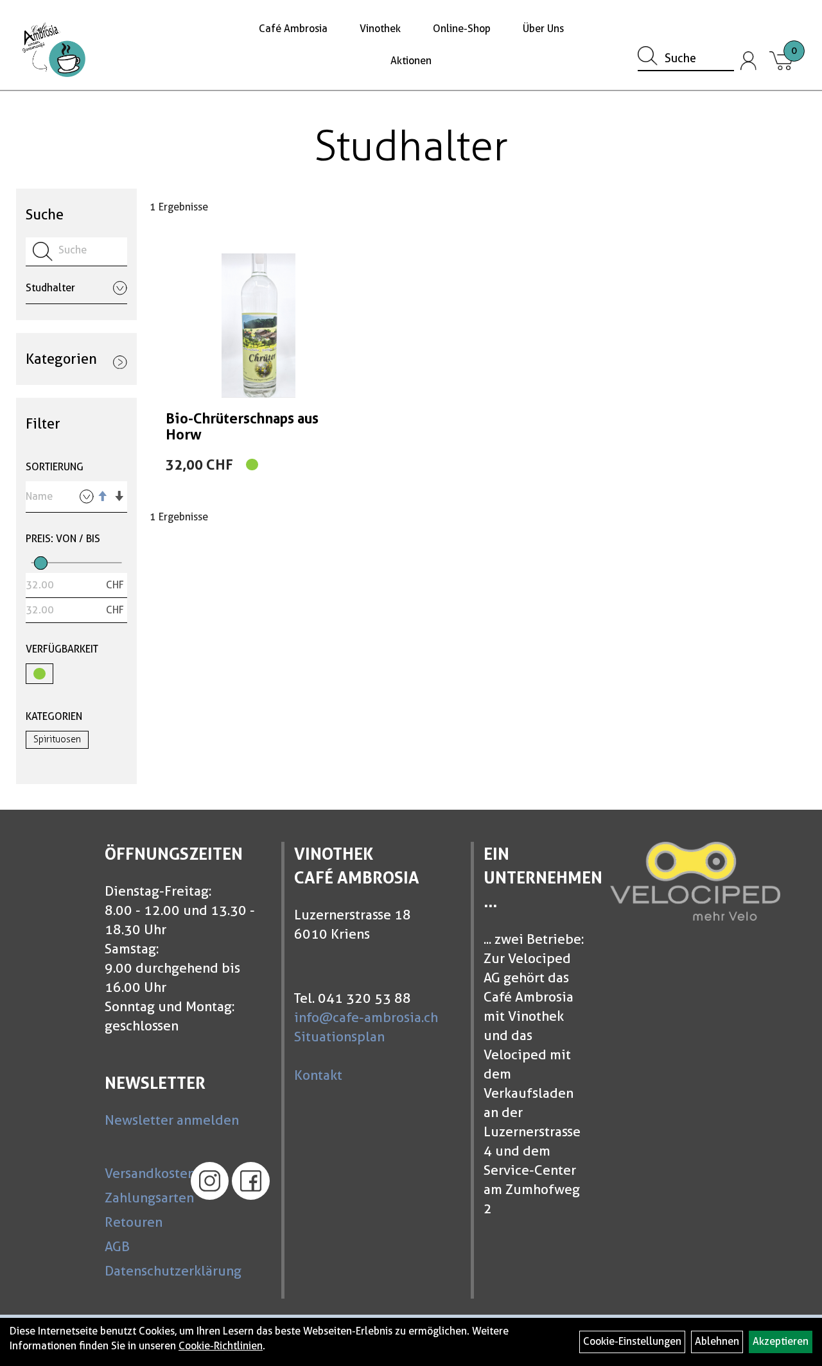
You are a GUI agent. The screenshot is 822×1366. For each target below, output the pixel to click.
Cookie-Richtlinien (221, 1346)
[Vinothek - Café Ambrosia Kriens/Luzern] (53, 49)
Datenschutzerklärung (142, 1271)
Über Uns (543, 28)
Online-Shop (462, 28)
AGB (117, 1246)
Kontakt (318, 1075)
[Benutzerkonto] (749, 61)
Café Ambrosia (293, 28)
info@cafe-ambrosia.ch (366, 1017)
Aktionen (411, 61)
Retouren (133, 1222)
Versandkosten (142, 1173)
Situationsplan (339, 1037)
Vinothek (380, 28)
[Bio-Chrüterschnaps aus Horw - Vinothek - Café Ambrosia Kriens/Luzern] (258, 325)
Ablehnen (717, 1341)
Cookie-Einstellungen (632, 1341)
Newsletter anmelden (172, 1120)
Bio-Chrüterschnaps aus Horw (242, 426)
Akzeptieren (781, 1341)
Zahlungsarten (142, 1198)
